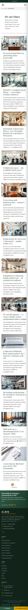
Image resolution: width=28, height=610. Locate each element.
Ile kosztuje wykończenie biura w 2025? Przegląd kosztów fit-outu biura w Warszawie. (13, 132)
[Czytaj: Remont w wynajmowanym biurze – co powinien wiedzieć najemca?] (14, 80)
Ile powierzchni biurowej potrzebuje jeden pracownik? (13, 55)
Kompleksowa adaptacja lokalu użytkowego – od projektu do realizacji (13, 277)
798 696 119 (14, 1)
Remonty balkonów (6, 545)
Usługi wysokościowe (7, 558)
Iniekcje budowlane (6, 553)
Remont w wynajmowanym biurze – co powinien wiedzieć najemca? (14, 92)
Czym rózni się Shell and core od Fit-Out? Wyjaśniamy (13, 466)
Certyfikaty (4, 570)
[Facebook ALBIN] (3, 532)
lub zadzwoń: (9, 505)
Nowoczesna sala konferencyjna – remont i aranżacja (13, 202)
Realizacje (4, 565)
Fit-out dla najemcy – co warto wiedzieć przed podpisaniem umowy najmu (14, 316)
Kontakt (3, 578)
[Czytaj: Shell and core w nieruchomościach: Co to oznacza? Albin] (14, 419)
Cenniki (3, 573)
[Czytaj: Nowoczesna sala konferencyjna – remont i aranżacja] (14, 190)
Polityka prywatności (6, 604)
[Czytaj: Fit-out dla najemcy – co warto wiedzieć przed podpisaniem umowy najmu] (14, 304)
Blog (3, 575)
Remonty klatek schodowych (8, 543)
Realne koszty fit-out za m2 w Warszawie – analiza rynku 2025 (14, 241)
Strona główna (4, 8)
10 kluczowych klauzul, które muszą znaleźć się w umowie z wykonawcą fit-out (14, 354)
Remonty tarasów (6, 548)
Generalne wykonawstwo (7, 555)
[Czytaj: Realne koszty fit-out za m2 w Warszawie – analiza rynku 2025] (14, 229)
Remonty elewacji (6, 540)
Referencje (4, 568)
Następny (15, 487)
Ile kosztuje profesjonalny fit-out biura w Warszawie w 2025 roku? (14, 394)
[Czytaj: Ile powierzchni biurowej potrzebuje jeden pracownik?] (14, 43)
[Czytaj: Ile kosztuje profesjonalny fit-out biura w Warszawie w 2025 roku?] (14, 382)
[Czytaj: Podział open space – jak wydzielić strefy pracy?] (14, 157)
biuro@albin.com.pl (8, 593)
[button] (25, 5)
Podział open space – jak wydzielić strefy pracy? (13, 169)
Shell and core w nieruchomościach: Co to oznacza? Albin (13, 431)
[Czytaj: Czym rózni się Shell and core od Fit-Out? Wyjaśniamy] (14, 453)
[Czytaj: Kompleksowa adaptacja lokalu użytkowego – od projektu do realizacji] (14, 265)
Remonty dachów (6, 550)
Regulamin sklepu (16, 604)
